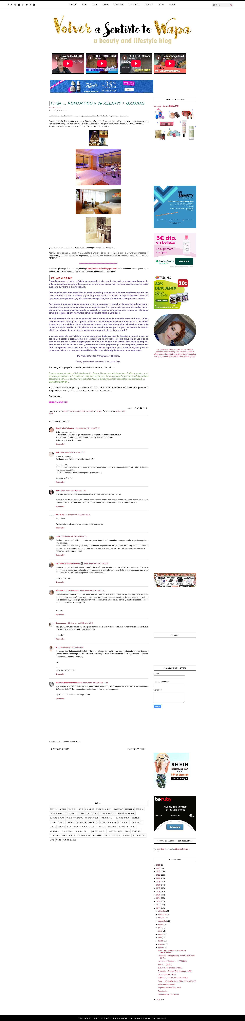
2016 (158, 892)
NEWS (84, 5)
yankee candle (70, 840)
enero (160, 948)
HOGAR (161, 5)
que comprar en (98, 831)
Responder (60, 444)
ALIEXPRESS (133, 5)
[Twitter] (11, 4)
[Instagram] (19, 4)
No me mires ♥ (61, 623)
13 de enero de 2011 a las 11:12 (72, 452)
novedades (54, 831)
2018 (158, 885)
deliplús (135, 818)
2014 (158, 898)
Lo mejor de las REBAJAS (166, 106)
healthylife (123, 822)
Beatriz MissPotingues (65, 428)
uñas (52, 840)
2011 (158, 908)
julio (160, 928)
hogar (53, 827)
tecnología (55, 836)
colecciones (92, 813)
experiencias (81, 822)
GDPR (95, 5)
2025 (158, 865)
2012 (158, 905)
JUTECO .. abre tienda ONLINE (170, 968)
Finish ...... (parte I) (165, 965)
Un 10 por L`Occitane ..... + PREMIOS (172, 961)
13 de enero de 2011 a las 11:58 (73, 491)
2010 (158, 1000)
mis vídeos (123, 827)
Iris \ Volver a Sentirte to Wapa (68, 564)
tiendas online (83, 836)
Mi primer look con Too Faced (169, 988)
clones (81, 813)
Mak (57, 452)
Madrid (63, 809)
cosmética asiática (108, 813)
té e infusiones (139, 836)
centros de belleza (58, 813)
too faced (97, 836)
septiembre (162, 921)
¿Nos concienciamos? (166, 984)
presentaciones (81, 831)
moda (133, 827)
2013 (158, 902)
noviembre (162, 914)
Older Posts (135, 749)
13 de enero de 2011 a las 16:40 (80, 623)
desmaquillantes (57, 822)
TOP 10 (80, 809)
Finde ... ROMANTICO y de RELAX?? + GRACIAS (177, 981)
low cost (101, 827)
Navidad (71, 809)
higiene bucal (136, 822)
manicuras (112, 827)
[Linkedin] (30, 4)
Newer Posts (61, 749)
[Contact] (34, 4)
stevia (127, 831)
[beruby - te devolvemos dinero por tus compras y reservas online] (175, 830)
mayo (160, 934)
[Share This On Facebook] (135, 408)
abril (160, 938)
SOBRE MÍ (73, 5)
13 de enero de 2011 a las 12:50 (96, 564)
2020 (158, 878)
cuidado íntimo (122, 818)
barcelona (118, 809)
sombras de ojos (114, 831)
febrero (161, 944)
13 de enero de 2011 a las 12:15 (74, 536)
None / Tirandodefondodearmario (69, 683)
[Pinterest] (15, 4)
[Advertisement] (98, 776)
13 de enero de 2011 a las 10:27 (87, 428)
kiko (69, 827)
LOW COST (118, 5)
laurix (119, 411)
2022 (158, 872)
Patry (58, 491)
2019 (158, 882)
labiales (76, 827)
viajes (58, 840)
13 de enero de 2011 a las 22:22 (95, 683)
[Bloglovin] (26, 4)
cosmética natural (126, 813)
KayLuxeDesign (159, 1018)
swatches (136, 831)
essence (70, 822)
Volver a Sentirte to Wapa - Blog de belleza (115, 1018)
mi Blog (161, 849)
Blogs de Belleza (181, 849)
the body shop (68, 836)
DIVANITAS (60, 515)
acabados (89, 809)
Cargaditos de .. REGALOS (168, 994)
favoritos (93, 822)
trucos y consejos (112, 836)
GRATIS (106, 5)
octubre (161, 918)
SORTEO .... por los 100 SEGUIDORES (173, 978)
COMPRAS (53, 809)
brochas (139, 809)
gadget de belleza (108, 822)
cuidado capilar (57, 818)
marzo (160, 941)
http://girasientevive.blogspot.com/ (101, 269)
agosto (161, 924)
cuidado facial (91, 818)
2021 (158, 875)
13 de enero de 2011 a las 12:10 (77, 515)
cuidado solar (107, 818)
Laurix (58, 536)
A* (57, 647)
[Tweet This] (138, 408)
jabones (61, 827)
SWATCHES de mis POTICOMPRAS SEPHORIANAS (172, 952)
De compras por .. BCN (167, 975)
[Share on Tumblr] (147, 408)
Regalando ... (163, 991)
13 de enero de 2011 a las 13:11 (92, 591)
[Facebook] (8, 4)
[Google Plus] (23, 4)
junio (160, 931)
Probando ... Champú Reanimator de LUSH (174, 971)
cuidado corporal (74, 818)
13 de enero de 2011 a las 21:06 (70, 647)
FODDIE (172, 5)
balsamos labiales (103, 809)
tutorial (126, 836)
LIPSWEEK (148, 5)
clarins (72, 813)
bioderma (129, 809)
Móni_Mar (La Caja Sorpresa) (67, 591)
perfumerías (67, 831)
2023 (158, 868)
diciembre (162, 911)
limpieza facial (88, 827)
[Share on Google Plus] (144, 408)
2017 (158, 888)
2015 (158, 895)
